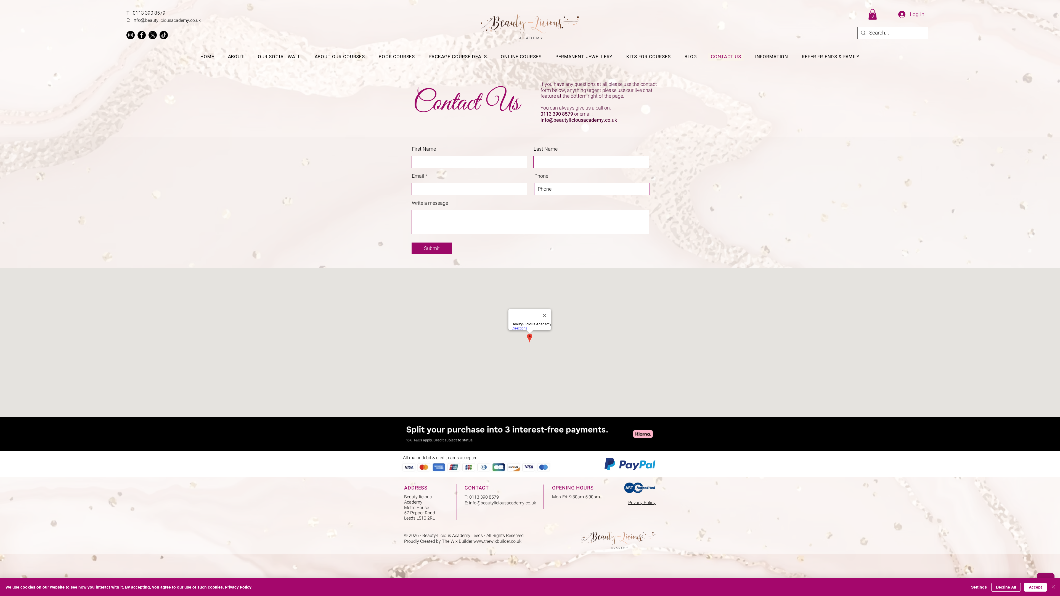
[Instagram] (130, 35)
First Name (424, 149)
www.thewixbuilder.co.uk (497, 541)
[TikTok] (164, 35)
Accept (1035, 587)
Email (418, 176)
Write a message (430, 203)
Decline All (1006, 587)
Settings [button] (979, 587)
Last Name (546, 149)
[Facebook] (141, 35)
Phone (541, 176)
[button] (872, 14)
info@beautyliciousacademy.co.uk (578, 120)
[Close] (1053, 587)
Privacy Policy (238, 587)
